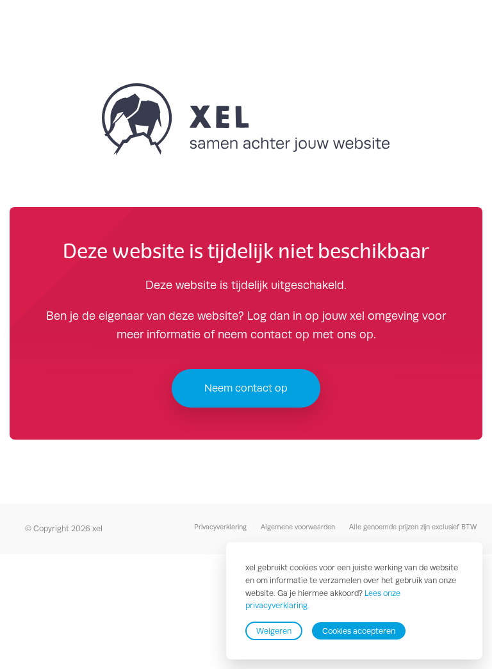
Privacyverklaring (220, 527)
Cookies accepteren (358, 631)
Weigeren (273, 631)
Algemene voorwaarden (298, 527)
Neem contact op (246, 388)
